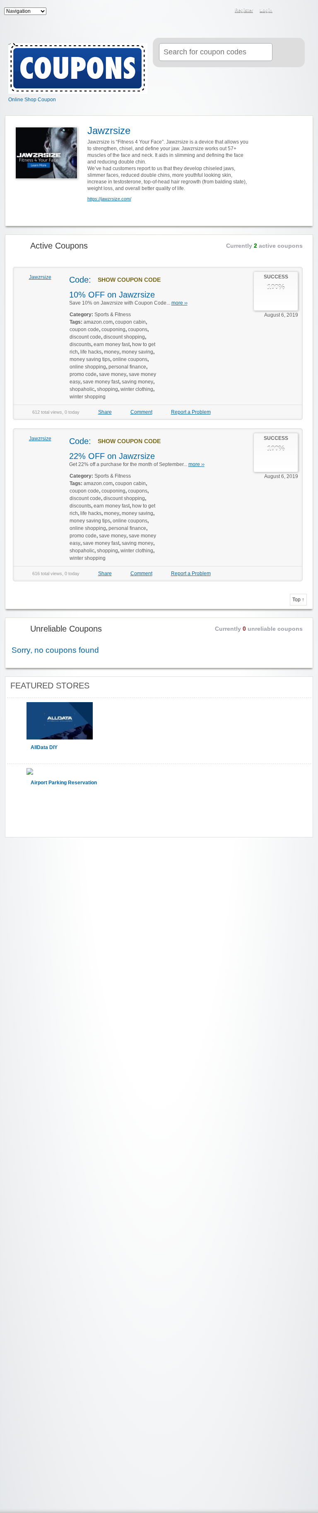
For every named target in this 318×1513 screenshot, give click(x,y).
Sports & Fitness (112, 314)
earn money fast (112, 344)
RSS (285, 10)
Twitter (306, 10)
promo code (83, 374)
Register (244, 9)
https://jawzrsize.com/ (109, 198)
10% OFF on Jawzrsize (112, 294)
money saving (137, 352)
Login (266, 9)
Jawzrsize (40, 277)
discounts (80, 344)
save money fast (101, 382)
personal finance (127, 367)
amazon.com (98, 322)
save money (112, 374)
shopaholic (82, 389)
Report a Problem (191, 412)
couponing (113, 329)
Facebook (295, 10)
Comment (141, 412)
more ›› (179, 303)
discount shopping (124, 337)
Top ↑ (298, 600)
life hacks (90, 352)
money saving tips (90, 359)
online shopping (88, 367)
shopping (107, 389)
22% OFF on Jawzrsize (112, 456)
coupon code (84, 329)
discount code (85, 337)
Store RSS (301, 122)
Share (105, 412)
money (111, 352)
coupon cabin (130, 322)
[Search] (288, 52)
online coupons (130, 359)
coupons (137, 329)
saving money (137, 382)
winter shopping (88, 397)
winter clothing (136, 389)
